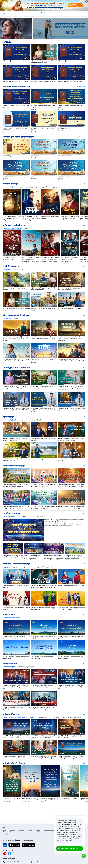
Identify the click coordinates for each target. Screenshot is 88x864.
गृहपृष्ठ (4, 831)
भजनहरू (30, 831)
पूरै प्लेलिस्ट (5, 107)
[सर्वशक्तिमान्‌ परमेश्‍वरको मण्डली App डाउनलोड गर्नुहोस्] (5, 845)
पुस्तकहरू (12, 831)
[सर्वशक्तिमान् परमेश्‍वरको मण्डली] (44, 13)
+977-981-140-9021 (12, 862)
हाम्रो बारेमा (6, 834)
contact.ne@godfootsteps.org (34, 862)
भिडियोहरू (21, 831)
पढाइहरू (38, 831)
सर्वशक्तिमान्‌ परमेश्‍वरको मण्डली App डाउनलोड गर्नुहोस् (18, 840)
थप (83, 184)
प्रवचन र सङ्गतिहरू (49, 831)
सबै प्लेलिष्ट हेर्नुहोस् (81, 86)
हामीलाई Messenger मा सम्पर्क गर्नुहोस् (69, 848)
